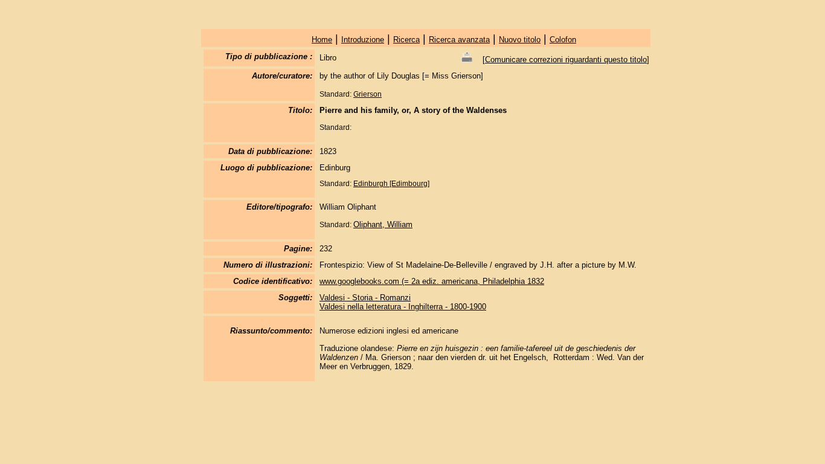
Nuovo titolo (520, 39)
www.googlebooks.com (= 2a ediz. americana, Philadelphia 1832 (431, 281)
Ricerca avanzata (459, 39)
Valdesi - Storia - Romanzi (365, 297)
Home (322, 39)
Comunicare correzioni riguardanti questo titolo (566, 59)
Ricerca (406, 39)
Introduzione (362, 39)
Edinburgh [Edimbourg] (391, 183)
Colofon (563, 39)
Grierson (367, 94)
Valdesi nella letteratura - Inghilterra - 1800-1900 (402, 306)
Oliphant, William (382, 224)
